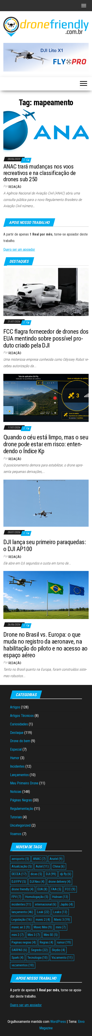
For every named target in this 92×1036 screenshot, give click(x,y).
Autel (42, 866)
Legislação (22, 920)
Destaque (16, 733)
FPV (16, 897)
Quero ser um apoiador (19, 249)
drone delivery (59, 882)
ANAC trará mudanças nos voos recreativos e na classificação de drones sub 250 (39, 173)
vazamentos (23, 965)
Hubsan (60, 897)
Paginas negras (24, 942)
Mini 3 (34, 935)
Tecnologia (37, 958)
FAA (56, 889)
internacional (45, 904)
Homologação (36, 897)
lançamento (22, 912)
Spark (17, 958)
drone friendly (22, 889)
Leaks (60, 912)
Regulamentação (21, 808)
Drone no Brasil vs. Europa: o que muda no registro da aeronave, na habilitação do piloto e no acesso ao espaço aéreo (45, 645)
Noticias (15, 792)
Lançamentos (19, 775)
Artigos (15, 707)
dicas (36, 874)
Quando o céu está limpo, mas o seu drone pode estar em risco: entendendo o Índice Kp (45, 444)
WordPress (58, 1021)
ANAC (39, 859)
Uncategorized (20, 825)
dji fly (65, 874)
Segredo (39, 950)
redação (14, 187)
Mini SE (51, 935)
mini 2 (18, 935)
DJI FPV (19, 882)
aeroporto (20, 859)
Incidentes (17, 766)
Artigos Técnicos (22, 716)
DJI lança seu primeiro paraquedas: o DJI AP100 (44, 545)
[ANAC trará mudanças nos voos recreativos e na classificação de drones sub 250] (46, 131)
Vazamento (62, 958)
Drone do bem (20, 741)
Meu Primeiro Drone (24, 783)
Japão (66, 904)
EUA (42, 889)
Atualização (22, 866)
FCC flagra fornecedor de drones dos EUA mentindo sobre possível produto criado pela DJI (45, 338)
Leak (43, 912)
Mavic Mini (43, 927)
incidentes (21, 904)
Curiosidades (19, 724)
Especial (16, 749)
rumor (64, 942)
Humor (14, 758)
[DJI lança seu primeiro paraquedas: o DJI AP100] (46, 503)
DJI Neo (37, 882)
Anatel (56, 859)
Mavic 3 (62, 920)
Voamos (15, 834)
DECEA (19, 874)
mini (61, 927)
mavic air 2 (21, 927)
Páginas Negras (21, 800)
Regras (46, 942)
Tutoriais (16, 817)
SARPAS (19, 950)
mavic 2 (43, 920)
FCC (70, 889)
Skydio (58, 950)
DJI (51, 874)
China (59, 866)
